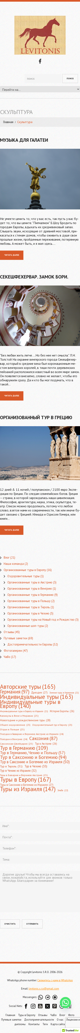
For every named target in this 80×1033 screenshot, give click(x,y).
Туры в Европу (25, 779)
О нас (60, 1019)
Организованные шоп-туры (25, 626)
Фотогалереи (13, 651)
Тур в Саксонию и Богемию (33, 757)
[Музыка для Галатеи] (40, 179)
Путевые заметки (15, 638)
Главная (8, 122)
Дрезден (39, 692)
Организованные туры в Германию (30, 595)
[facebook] (40, 61)
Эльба (62, 790)
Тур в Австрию (46, 743)
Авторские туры (27, 686)
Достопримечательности (39, 1019)
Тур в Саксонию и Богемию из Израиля (35, 762)
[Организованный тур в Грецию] (40, 453)
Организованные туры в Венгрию (29, 588)
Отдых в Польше (12, 729)
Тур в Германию (24, 748)
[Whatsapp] (65, 1002)
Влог (6, 557)
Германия (14, 692)
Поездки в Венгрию (13, 739)
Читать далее (11, 255)
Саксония (43, 738)
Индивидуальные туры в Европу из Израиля (24, 711)
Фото (71, 1015)
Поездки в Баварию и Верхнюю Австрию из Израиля (32, 733)
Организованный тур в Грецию (36, 417)
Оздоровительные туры (23, 576)
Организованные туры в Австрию (29, 582)
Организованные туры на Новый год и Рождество (40, 619)
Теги (45, 1024)
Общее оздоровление (15, 724)
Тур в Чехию (35, 766)
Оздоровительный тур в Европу (52, 724)
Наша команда (14, 564)
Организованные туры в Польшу (28, 601)
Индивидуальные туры (36, 697)
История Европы (62, 711)
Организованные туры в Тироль (28, 607)
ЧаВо (7, 657)
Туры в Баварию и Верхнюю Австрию (24, 775)
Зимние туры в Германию (64, 692)
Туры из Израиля (28, 789)
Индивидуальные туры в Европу (30, 704)
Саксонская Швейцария (16, 743)
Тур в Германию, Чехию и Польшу (32, 753)
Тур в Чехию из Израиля (18, 771)
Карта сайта (58, 1024)
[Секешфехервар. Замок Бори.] (40, 316)
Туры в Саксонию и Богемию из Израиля (26, 785)
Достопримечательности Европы (29, 644)
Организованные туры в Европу (25, 570)
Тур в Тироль (11, 766)
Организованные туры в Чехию (28, 613)
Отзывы (9, 632)
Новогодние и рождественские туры (25, 720)
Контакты (34, 1024)
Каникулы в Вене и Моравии (19, 715)
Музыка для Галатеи (24, 140)
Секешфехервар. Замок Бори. (34, 277)
